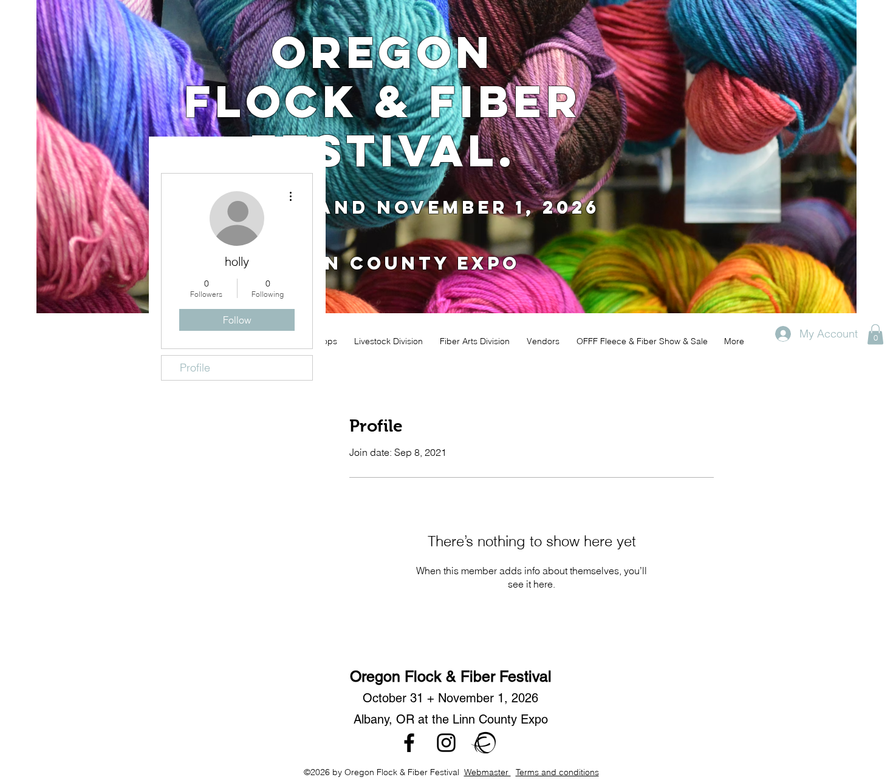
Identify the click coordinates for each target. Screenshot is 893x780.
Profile (195, 368)
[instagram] (446, 742)
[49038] (483, 742)
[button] (875, 334)
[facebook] (409, 742)
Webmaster (487, 772)
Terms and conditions (557, 772)
